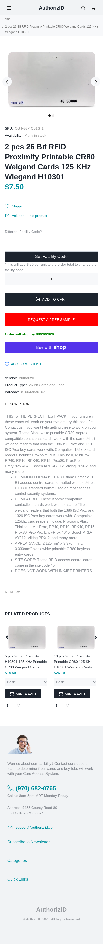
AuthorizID (27, 378)
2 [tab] (53, 115)
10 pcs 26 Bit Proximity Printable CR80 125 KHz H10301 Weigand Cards (73, 661)
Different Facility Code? (23, 232)
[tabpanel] (51, 78)
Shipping (19, 206)
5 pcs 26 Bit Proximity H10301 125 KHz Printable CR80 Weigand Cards (26, 661)
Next (95, 81)
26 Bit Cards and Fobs (46, 385)
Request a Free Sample (51, 320)
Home (6, 19)
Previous (7, 81)
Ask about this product (29, 216)
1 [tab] (49, 115)
